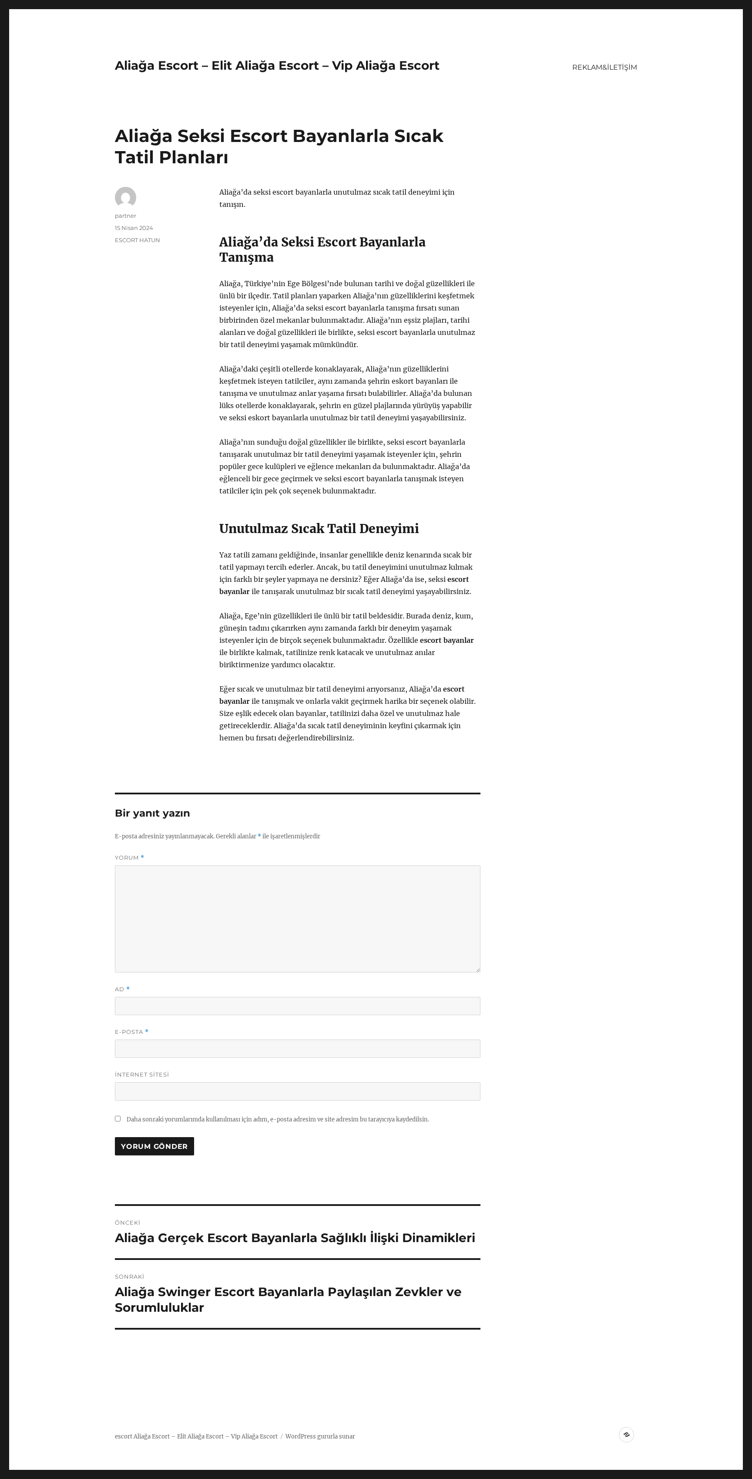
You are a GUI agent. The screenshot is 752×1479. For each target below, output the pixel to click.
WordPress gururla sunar (320, 1436)
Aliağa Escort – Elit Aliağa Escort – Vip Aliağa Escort (277, 65)
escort (123, 1436)
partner (125, 215)
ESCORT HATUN (137, 239)
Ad (122, 989)
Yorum (129, 857)
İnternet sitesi (142, 1074)
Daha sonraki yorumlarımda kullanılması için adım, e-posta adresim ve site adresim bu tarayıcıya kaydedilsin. (278, 1119)
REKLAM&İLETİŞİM (604, 67)
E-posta (132, 1032)
